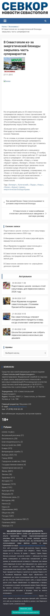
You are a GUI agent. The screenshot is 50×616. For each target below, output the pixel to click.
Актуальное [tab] (25, 276)
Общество (6, 513)
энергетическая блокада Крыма (17, 189)
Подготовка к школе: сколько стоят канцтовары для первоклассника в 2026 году (29, 289)
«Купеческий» (23, 185)
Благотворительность (11, 442)
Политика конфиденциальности (32, 545)
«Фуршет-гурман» (18, 187)
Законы (5, 474)
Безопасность (8, 439)
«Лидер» (32, 185)
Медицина (6, 494)
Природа (5, 526)
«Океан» (7, 187)
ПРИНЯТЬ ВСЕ (25, 609)
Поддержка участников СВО (14, 519)
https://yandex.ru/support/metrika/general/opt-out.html (20, 596)
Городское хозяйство (11, 461)
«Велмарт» (12, 185)
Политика (6, 522)
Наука (4, 507)
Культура (5, 491)
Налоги (5, 504)
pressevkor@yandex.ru (18, 407)
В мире (5, 448)
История (5, 481)
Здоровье (6, 478)
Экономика (9, 72)
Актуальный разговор (11, 435)
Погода (5, 516)
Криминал (6, 484)
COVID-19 (6, 432)
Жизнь (4, 471)
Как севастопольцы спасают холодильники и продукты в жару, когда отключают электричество (27, 320)
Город (4, 458)
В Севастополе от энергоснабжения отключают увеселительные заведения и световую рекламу (26, 213)
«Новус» (40, 185)
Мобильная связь (9, 497)
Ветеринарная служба (11, 452)
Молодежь (6, 500)
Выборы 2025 (7, 455)
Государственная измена (12, 465)
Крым (4, 487)
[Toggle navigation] (5, 21)
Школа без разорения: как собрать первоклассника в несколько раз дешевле (28, 335)
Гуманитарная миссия (11, 468)
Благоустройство (9, 445)
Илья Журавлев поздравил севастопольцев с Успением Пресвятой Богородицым (25, 304)
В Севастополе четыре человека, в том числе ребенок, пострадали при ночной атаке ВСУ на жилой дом (23, 256)
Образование (7, 509)
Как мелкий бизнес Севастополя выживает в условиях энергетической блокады (25, 202)
